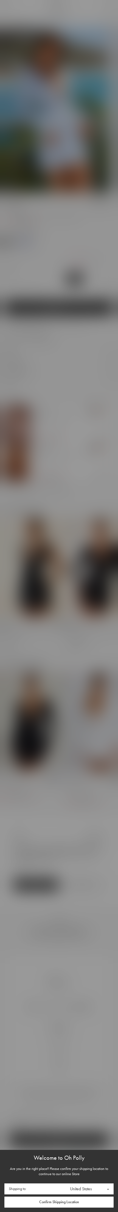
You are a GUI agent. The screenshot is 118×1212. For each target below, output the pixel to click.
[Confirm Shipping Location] (59, 1202)
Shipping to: (17, 1188)
